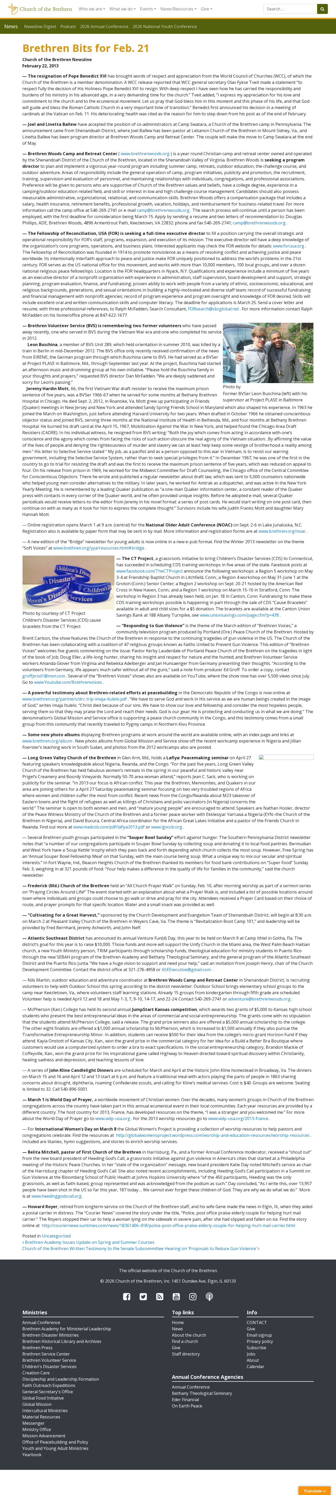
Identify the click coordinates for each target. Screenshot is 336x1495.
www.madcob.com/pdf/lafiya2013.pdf (109, 827)
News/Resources (176, 9)
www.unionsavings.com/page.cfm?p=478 (239, 615)
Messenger (33, 1423)
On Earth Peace (187, 1406)
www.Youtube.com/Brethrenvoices (68, 682)
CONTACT (257, 1322)
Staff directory (186, 1354)
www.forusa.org (288, 246)
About (253, 1360)
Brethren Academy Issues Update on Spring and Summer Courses (89, 1242)
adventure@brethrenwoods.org (259, 999)
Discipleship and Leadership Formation (60, 1379)
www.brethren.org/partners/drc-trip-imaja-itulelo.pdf (74, 699)
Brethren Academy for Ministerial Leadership (66, 1329)
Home (178, 1322)
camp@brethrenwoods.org (163, 210)
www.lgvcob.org (166, 827)
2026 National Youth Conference (165, 26)
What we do (121, 9)
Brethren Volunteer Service (49, 1360)
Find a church (185, 1341)
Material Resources (41, 1417)
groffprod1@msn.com (43, 676)
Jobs (251, 1354)
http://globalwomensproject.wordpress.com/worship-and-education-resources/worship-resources (212, 1135)
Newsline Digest (40, 26)
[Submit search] (322, 9)
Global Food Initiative (43, 1398)
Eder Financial (185, 1399)
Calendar (255, 1366)
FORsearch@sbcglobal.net (213, 309)
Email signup (259, 1335)
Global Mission (36, 1404)
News (177, 1329)
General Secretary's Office (47, 1392)
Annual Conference (41, 1322)
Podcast (68, 26)
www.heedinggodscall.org (57, 1196)
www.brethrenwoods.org (145, 154)
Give (205, 9)
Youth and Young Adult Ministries (55, 1448)
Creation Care (36, 1373)
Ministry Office (36, 1429)
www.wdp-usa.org (112, 1118)
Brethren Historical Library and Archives (61, 1341)
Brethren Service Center (46, 1354)
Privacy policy (260, 1341)
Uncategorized (56, 1236)
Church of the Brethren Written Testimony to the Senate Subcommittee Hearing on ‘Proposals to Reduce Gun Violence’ (140, 1248)
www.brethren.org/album (47, 741)
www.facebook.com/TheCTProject (149, 571)
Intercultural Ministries (45, 1410)
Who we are (90, 9)
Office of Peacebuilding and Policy (55, 1442)
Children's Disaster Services (49, 1366)
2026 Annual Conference (104, 26)
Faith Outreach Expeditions (48, 1385)
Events (146, 9)
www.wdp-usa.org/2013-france (238, 1118)
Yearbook (31, 1455)
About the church (189, 1335)
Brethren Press (37, 1348)
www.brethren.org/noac (282, 531)
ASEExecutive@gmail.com (186, 969)
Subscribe (256, 1348)
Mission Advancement (43, 1436)
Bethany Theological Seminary (202, 1393)
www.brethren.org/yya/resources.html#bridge (98, 548)
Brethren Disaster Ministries (50, 1335)
